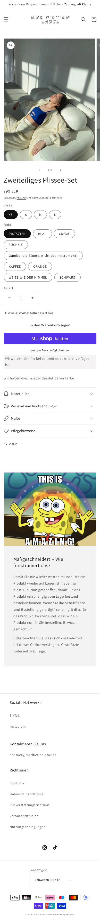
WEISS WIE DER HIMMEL (28, 277)
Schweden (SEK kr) (48, 880)
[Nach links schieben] (39, 170)
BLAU (42, 234)
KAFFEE (15, 266)
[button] (6, 19)
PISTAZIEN (17, 234)
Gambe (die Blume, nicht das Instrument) (43, 255)
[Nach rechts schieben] (60, 170)
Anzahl (8, 288)
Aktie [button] (13, 443)
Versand (21, 197)
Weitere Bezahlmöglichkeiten (50, 350)
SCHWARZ (67, 277)
